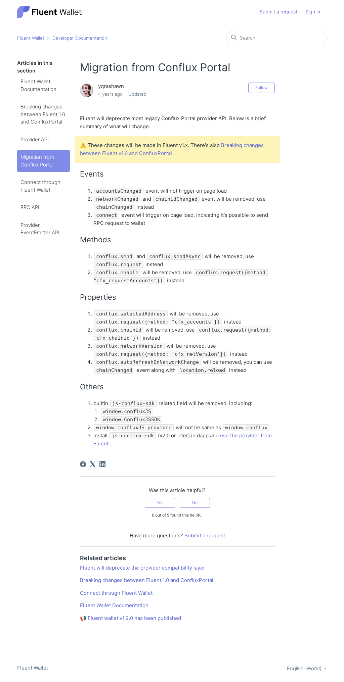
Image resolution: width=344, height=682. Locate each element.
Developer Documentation (79, 38)
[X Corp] (93, 464)
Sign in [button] (312, 11)
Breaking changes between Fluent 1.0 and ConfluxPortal (42, 114)
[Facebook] (83, 464)
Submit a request (278, 11)
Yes (160, 502)
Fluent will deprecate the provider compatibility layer (142, 568)
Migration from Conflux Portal (37, 161)
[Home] (49, 12)
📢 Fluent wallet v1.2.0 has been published (130, 618)
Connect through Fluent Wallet (40, 186)
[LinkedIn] (102, 464)
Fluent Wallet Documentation (38, 85)
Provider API (34, 139)
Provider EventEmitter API (39, 229)
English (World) (305, 668)
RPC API (29, 207)
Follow (261, 87)
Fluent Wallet (30, 38)
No (195, 502)
